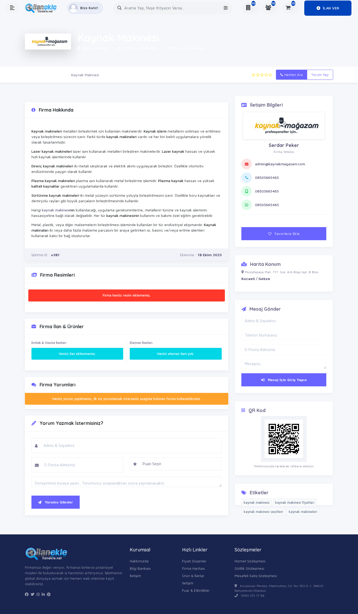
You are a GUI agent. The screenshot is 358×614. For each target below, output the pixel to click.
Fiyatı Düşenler (194, 561)
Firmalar (56, 75)
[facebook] (27, 594)
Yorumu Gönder (58, 502)
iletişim (187, 583)
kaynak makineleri (303, 511)
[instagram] (38, 594)
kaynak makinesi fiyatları (294, 502)
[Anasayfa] (43, 8)
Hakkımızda (139, 561)
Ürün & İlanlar (193, 575)
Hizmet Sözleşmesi (250, 561)
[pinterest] (49, 594)
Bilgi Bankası (140, 568)
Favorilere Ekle (287, 234)
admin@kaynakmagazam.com (280, 164)
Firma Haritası (193, 568)
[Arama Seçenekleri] (226, 8)
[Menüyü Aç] (12, 8)
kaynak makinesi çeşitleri (263, 511)
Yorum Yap (320, 75)
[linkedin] (43, 594)
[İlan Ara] (119, 8)
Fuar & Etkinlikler (196, 590)
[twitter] (32, 594)
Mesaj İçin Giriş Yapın (287, 380)
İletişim (135, 575)
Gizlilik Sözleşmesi (249, 568)
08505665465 (267, 177)
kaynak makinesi (56, 210)
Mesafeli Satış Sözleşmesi (256, 575)
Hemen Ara (293, 75)
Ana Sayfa (33, 75)
